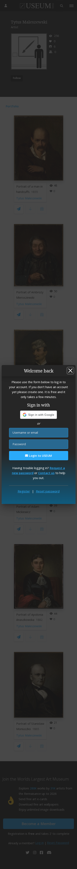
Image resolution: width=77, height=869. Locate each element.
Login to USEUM (40, 456)
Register (24, 491)
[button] (38, 415)
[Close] (70, 371)
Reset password (48, 491)
